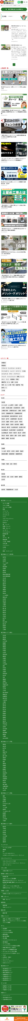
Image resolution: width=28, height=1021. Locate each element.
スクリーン (18, 371)
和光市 (3, 419)
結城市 (4, 813)
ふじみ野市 (10, 405)
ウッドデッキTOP (7, 847)
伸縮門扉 (18, 385)
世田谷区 (4, 476)
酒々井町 (5, 788)
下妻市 (4, 820)
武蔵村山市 (5, 685)
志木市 (16, 421)
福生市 (4, 721)
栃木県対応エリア (7, 978)
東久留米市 (5, 692)
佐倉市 (4, 775)
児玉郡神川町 (16, 407)
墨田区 (4, 656)
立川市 (4, 688)
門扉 (13, 385)
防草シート (4, 387)
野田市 (15, 464)
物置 (12, 382)
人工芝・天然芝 (6, 541)
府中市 (4, 705)
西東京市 (5, 694)
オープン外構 (6, 503)
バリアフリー (16, 373)
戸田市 (20, 421)
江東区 (4, 660)
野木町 (4, 832)
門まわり (5, 522)
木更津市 (5, 778)
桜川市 (4, 817)
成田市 (4, 763)
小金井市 (5, 700)
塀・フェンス (6, 524)
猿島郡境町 (12, 454)
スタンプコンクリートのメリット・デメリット (14, 863)
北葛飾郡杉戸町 (9, 413)
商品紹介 (4, 365)
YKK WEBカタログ (7, 997)
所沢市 (3, 424)
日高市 (11, 424)
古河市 (13, 451)
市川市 (4, 771)
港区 (4, 666)
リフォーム (5, 511)
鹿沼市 (4, 841)
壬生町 (4, 834)
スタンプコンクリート (8, 518)
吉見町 (4, 599)
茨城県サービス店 (7, 986)
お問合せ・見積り (7, 957)
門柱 (22, 385)
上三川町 (5, 836)
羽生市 (3, 435)
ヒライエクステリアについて (10, 940)
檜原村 (4, 734)
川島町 (4, 603)
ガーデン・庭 (6, 537)
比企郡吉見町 (14, 427)
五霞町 (4, 799)
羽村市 (4, 719)
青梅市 (4, 717)
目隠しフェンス (20, 376)
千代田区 (5, 664)
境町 (4, 796)
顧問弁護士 (5, 934)
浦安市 (4, 757)
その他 (23, 371)
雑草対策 (5, 539)
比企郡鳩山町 (5, 432)
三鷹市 (4, 702)
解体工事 (5, 913)
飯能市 (3, 438)
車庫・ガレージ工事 (6, 385)
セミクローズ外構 (7, 507)
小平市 (4, 690)
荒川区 (4, 637)
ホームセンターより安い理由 (10, 951)
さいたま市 (4, 405)
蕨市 (16, 435)
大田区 (4, 671)
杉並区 (4, 648)
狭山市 (19, 432)
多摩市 (4, 711)
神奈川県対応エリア (7, 972)
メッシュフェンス (11, 376)
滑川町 (4, 601)
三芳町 (4, 629)
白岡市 (23, 432)
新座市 (7, 424)
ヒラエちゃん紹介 (7, 930)
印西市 (4, 759)
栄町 (4, 761)
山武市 (4, 790)
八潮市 (19, 410)
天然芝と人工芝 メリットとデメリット (12, 893)
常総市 (21, 451)
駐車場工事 (5, 533)
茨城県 (3, 448)
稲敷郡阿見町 (19, 454)
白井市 (4, 754)
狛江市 (4, 709)
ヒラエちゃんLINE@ (8, 932)
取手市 (8, 451)
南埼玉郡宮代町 (14, 416)
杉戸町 (4, 572)
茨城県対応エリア (7, 974)
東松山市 (4, 427)
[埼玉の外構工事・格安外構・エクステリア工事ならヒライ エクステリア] (7, 2)
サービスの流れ (6, 943)
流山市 (4, 746)
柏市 (11, 464)
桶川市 (8, 427)
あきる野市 (5, 738)
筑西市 (4, 815)
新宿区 (4, 645)
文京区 (11, 476)
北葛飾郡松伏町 (18, 413)
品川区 (4, 675)
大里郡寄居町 (13, 419)
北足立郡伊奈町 (5, 416)
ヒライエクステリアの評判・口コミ (11, 953)
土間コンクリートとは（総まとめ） (11, 885)
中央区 (4, 662)
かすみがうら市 (6, 803)
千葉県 (3, 464)
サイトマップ (6, 959)
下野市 (4, 828)
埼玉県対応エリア (7, 968)
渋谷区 (4, 667)
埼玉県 (3, 402)
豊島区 (4, 646)
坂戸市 (7, 419)
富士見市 (20, 419)
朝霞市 (21, 424)
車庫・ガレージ (6, 528)
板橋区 (4, 643)
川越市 (7, 421)
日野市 (4, 726)
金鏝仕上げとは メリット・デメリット (12, 887)
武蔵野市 (5, 696)
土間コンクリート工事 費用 (9, 878)
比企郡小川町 (22, 427)
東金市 (4, 780)
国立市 (4, 704)
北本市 (3, 413)
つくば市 (4, 451)
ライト (7, 379)
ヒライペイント (6, 995)
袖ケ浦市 (5, 784)
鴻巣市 (7, 438)
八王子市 (5, 725)
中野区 (4, 650)
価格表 (4, 849)
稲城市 (16, 476)
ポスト (3, 379)
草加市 (7, 435)
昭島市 (4, 686)
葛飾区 (4, 679)
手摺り (17, 379)
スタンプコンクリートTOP (9, 861)
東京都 (3, 474)
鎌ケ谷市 (5, 755)
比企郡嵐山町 (5, 430)
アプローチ (4, 368)
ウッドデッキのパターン (9, 853)
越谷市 (23, 435)
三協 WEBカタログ (7, 999)
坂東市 (17, 451)
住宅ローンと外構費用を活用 (10, 949)
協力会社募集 (6, 936)
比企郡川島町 (12, 430)
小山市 (16, 489)
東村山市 (5, 723)
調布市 (4, 707)
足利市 (4, 838)
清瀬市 (4, 681)
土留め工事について (7, 870)
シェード (12, 371)
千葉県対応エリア (7, 976)
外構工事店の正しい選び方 (9, 947)
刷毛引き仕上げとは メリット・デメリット (13, 880)
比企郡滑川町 (20, 430)
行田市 (19, 435)
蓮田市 (11, 435)
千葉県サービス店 (7, 989)
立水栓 (16, 382)
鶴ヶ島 (4, 608)
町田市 (4, 715)
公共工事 (5, 543)
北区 (8, 476)
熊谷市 (15, 432)
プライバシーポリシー (8, 961)
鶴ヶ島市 (12, 438)
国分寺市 (5, 698)
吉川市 (20, 416)
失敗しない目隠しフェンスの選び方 (11, 919)
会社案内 (5, 928)
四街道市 (5, 776)
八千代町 (5, 818)
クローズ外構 (6, 505)
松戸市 (4, 748)
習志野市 (5, 773)
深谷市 (10, 432)
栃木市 (4, 826)
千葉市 (7, 464)
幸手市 (11, 421)
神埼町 (4, 765)
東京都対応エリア (7, 970)
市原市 (4, 782)
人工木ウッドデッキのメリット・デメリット (13, 855)
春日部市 (17, 424)
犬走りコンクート (7, 907)
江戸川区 (5, 641)
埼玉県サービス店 (7, 987)
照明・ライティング (7, 551)
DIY (4, 851)
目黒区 (4, 669)
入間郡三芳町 (5, 410)
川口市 (3, 421)
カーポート (18, 368)
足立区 (3, 479)
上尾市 (20, 405)
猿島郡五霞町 (5, 454)
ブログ (4, 955)
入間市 (22, 407)
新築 (4, 509)
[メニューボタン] (26, 2)
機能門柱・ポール (6, 382)
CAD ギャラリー (7, 962)
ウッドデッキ (11, 368)
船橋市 (4, 769)
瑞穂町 (4, 730)
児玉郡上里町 (9, 407)
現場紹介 (4, 362)
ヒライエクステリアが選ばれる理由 (11, 945)
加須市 (23, 410)
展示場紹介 (5, 942)
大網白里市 (5, 786)
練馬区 (20, 476)
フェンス (4, 376)
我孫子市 (5, 752)
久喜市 (3, 407)
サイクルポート (5, 371)
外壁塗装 (12, 379)
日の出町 (5, 728)
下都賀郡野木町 (9, 489)
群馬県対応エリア (7, 980)
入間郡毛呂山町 (13, 410)
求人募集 (5, 938)
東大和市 (5, 683)
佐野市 (4, 840)
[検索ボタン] (24, 2)
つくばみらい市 (6, 811)
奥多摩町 (5, 732)
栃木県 (3, 489)
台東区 (4, 658)
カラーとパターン (7, 865)
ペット (4, 549)
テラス (10, 373)
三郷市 (16, 405)
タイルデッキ (5, 373)
